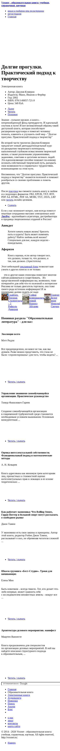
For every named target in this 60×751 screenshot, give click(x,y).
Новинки (13, 700)
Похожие (13, 114)
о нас (10, 717)
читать (9, 199)
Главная (12, 689)
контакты (13, 723)
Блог (10, 709)
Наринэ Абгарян (33, 305)
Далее (11, 108)
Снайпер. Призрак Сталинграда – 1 (15, 299)
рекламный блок (29, 266)
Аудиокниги (14, 698)
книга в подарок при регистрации (26, 11)
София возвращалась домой (36, 298)
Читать (11, 111)
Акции (11, 706)
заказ (10, 720)
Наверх (12, 742)
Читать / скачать (16, 381)
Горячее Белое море (55, 298)
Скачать (12, 205)
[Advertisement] (21, 41)
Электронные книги (19, 695)
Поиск (11, 703)
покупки (13, 191)
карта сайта (14, 726)
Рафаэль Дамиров (13, 308)
